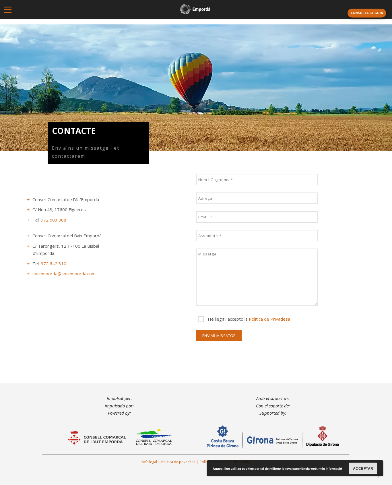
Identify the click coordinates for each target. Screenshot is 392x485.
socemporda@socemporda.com (64, 273)
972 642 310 (53, 263)
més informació (330, 468)
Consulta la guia (367, 13)
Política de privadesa (178, 461)
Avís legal (149, 461)
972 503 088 (53, 220)
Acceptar (363, 468)
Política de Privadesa (269, 319)
